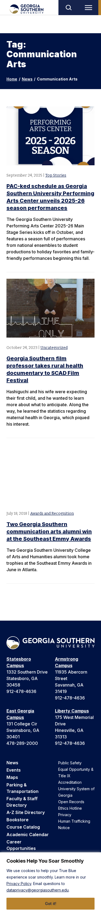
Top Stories (55, 175)
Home (11, 79)
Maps (12, 777)
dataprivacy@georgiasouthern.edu (37, 890)
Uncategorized (54, 347)
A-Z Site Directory (25, 812)
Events (13, 770)
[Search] (68, 7)
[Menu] (89, 7)
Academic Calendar (27, 834)
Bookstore (17, 819)
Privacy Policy (18, 883)
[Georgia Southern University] (26, 9)
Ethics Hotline (70, 808)
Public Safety (70, 763)
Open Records (71, 801)
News (27, 79)
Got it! (50, 903)
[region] (50, 883)
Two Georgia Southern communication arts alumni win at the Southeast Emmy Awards (49, 531)
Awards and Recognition (52, 513)
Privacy (64, 814)
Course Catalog (23, 827)
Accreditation (70, 782)
